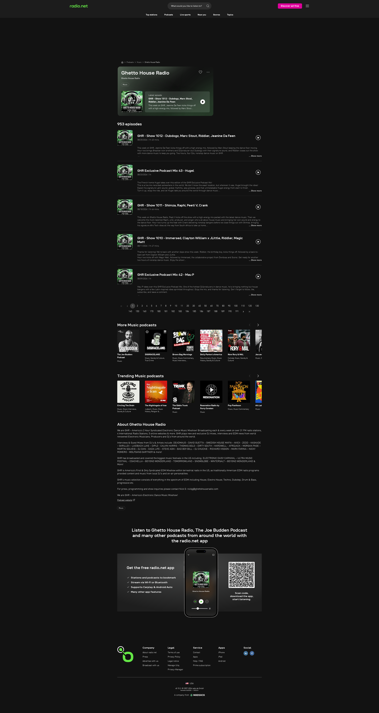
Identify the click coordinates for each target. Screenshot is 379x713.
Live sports (185, 15)
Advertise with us (150, 661)
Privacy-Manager (175, 670)
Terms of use (174, 653)
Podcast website (124, 500)
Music (125, 85)
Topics (230, 15)
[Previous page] (127, 306)
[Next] (258, 323)
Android (221, 661)
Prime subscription (202, 665)
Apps (195, 657)
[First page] (121, 306)
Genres (216, 15)
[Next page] (243, 311)
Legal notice (173, 661)
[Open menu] (307, 6)
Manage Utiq (173, 665)
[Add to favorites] (200, 72)
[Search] (208, 6)
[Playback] (202, 101)
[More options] (208, 72)
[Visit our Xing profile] (252, 653)
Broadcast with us (151, 665)
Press (145, 657)
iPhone (221, 653)
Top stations (151, 15)
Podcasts (168, 15)
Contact (196, 653)
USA (191, 683)
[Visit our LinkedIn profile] (246, 653)
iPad (220, 657)
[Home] (122, 62)
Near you (202, 15)
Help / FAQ (198, 661)
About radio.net (150, 653)
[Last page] (249, 311)
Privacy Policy (174, 657)
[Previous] (249, 323)
